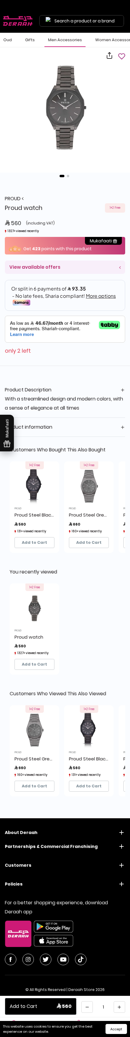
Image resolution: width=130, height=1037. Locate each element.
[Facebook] (10, 959)
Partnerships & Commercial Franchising (51, 846)
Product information (28, 427)
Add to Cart (34, 542)
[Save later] (121, 56)
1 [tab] (62, 176)
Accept (116, 1029)
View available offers (34, 267)
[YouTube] (63, 959)
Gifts (30, 40)
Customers (18, 865)
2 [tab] (68, 176)
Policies (14, 884)
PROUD (13, 198)
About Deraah (21, 832)
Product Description (28, 389)
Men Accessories (65, 40)
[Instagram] (28, 959)
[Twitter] (45, 959)
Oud (7, 40)
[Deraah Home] (18, 21)
